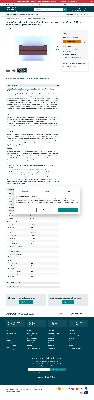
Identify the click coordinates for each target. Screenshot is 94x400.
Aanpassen (46, 209)
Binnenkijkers (51, 340)
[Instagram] (52, 377)
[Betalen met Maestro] (72, 389)
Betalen (8, 338)
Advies (28, 14)
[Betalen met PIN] (81, 389)
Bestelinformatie (44, 78)
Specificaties (20, 78)
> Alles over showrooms (75, 349)
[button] (84, 42)
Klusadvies (29, 345)
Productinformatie (11, 78)
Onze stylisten (30, 343)
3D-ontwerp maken (32, 338)
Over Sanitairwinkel (74, 336)
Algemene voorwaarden (26, 389)
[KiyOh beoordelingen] (55, 389)
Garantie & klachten (11, 345)
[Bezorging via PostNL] (59, 388)
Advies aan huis (31, 340)
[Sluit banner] (91, 1)
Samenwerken (72, 343)
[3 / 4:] (19, 70)
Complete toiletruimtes (54, 336)
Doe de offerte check (32, 336)
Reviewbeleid (9, 347)
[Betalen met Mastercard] (77, 389)
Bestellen (8, 336)
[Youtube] (48, 377)
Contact (71, 345)
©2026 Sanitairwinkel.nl (12, 389)
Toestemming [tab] (24, 191)
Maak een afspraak (32, 333)
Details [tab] (47, 191)
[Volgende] (57, 48)
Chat (56, 323)
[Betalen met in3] (86, 392)
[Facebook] (45, 377)
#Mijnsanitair (51, 345)
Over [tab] (69, 191)
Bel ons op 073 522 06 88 (81, 323)
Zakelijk (86, 14)
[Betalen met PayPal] (86, 388)
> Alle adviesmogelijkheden (34, 349)
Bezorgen (8, 340)
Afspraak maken (78, 14)
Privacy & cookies (38, 389)
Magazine (50, 343)
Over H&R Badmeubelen (32, 78)
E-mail (35, 323)
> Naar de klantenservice (12, 350)
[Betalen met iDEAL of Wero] (64, 389)
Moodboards (51, 338)
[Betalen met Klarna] (81, 393)
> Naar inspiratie (52, 349)
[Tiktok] (55, 377)
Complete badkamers (53, 333)
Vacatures (71, 338)
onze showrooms (70, 65)
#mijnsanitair (34, 14)
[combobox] (48, 9)
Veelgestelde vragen (16, 323)
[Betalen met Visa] (68, 389)
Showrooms (69, 14)
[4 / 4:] (24, 70)
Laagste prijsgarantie (70, 54)
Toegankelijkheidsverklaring (13, 391)
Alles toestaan (68, 209)
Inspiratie (22, 14)
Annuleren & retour (10, 343)
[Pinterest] (50, 377)
